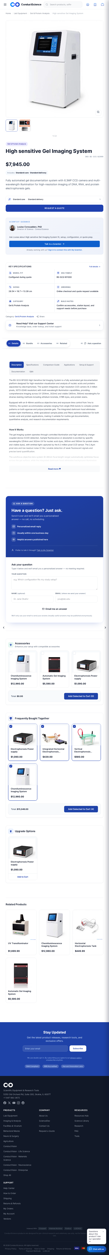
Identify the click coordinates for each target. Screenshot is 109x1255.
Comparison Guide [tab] (51, 365)
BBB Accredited (50, 1066)
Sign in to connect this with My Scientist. (65, 250)
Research (79, 1126)
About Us (43, 1115)
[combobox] (63, 5)
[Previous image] (3, 627)
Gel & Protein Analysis (40, 13)
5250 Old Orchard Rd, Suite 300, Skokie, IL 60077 (27, 1094)
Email (70, 593)
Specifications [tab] (32, 365)
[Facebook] (4, 1102)
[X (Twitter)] (9, 1102)
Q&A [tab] (31, 371)
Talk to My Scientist (45, 550)
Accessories (46, 343)
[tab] (12, 125)
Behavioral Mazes (11, 1131)
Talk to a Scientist (53, 244)
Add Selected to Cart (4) (81, 809)
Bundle (29, 343)
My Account (8, 1213)
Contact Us (44, 1126)
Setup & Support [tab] (86, 365)
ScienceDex (44, 1121)
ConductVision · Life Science (16, 1151)
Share (42, 316)
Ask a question (94, 343)
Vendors (7, 1218)
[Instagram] (18, 1102)
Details (15, 343)
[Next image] (105, 627)
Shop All (7, 1175)
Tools (77, 1136)
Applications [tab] (69, 365)
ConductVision (10, 1146)
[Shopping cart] (102, 4)
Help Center (8, 1188)
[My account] (88, 4)
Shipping (7, 1198)
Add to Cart (22, 877)
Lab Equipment (20, 13)
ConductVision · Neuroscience (17, 1165)
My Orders (8, 1208)
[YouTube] (13, 1102)
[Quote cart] (95, 4)
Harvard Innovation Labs (73, 1066)
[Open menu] (5, 4)
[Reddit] (23, 1102)
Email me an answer (56, 608)
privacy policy (75, 1058)
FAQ (76, 1131)
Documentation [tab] (18, 371)
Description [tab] (16, 365)
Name (18, 593)
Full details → (94, 267)
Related (63, 343)
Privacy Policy (10, 1249)
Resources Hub (82, 1115)
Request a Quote (54, 208)
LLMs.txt (46, 1251)
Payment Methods (33, 1251)
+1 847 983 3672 (11, 1097)
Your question (18, 574)
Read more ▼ (54, 469)
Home (8, 13)
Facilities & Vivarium (12, 1126)
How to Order (9, 1193)
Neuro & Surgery (11, 1136)
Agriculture (8, 1141)
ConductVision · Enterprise (15, 1170)
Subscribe (78, 1048)
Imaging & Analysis (12, 1121)
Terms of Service (25, 1249)
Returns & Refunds (12, 1203)
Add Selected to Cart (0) (81, 696)
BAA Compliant (32, 1066)
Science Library (82, 1121)
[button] (96, 1236)
